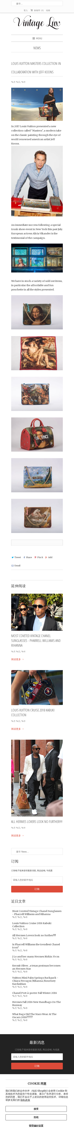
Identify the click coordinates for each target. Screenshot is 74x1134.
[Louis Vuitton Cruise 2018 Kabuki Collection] (37, 687)
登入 (26, 10)
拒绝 (36, 1117)
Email (17, 565)
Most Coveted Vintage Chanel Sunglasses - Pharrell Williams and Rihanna (36, 640)
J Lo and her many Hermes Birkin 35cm (35, 956)
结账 (48, 10)
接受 (36, 1108)
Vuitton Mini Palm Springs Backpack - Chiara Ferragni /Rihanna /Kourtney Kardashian (35, 980)
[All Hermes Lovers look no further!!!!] (37, 778)
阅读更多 (16, 659)
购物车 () (38, 10)
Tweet (17, 557)
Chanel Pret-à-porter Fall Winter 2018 (34, 993)
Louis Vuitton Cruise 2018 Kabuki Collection (33, 712)
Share (29, 557)
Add (50, 557)
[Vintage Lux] (37, 23)
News (37, 47)
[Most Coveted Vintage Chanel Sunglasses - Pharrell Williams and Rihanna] (37, 612)
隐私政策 (25, 1100)
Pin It (40, 557)
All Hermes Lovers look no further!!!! (36, 821)
